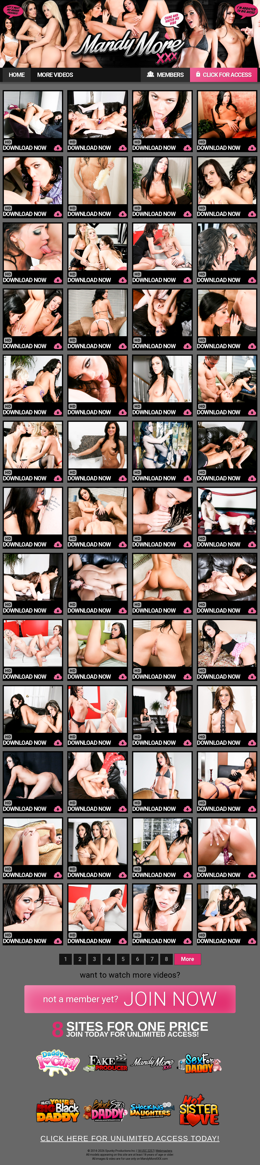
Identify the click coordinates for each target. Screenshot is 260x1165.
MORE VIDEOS (55, 74)
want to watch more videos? (130, 975)
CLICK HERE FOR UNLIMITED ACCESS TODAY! (130, 1138)
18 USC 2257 (146, 1150)
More (187, 959)
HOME (17, 74)
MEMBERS (169, 74)
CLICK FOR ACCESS (226, 74)
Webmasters (164, 1150)
